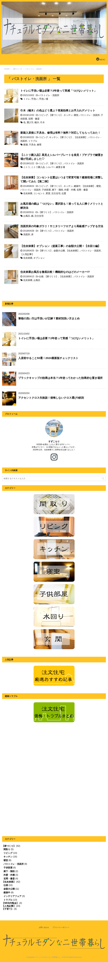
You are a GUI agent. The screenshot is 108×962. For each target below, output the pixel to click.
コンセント (39, 193)
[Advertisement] (25, 755)
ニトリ (26, 167)
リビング (43, 115)
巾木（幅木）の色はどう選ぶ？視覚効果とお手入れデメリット (57, 110)
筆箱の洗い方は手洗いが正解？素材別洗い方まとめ (49, 318)
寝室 (76, 115)
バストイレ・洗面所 (49, 95)
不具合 (32, 144)
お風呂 (26, 216)
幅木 (37, 122)
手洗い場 (43, 99)
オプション (39, 258)
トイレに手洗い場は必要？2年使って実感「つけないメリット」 (58, 90)
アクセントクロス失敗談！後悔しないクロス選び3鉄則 (51, 397)
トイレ (26, 99)
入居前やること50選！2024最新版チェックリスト (48, 358)
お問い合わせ (44, 927)
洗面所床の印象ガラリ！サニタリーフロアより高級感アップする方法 (61, 226)
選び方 (30, 122)
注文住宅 (55, 193)
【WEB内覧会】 (10, 903)
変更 (48, 193)
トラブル (32, 141)
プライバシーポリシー (60, 927)
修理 (39, 144)
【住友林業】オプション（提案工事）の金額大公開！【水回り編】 (60, 246)
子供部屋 (46, 190)
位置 (64, 193)
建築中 (77, 186)
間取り (7, 849)
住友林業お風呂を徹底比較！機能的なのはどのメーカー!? (55, 271)
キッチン (68, 115)
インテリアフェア (13, 896)
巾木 (42, 122)
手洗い (34, 99)
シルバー (50, 167)
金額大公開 (59, 250)
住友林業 (27, 193)
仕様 (41, 276)
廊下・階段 (57, 190)
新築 (25, 144)
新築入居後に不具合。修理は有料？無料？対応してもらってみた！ (60, 132)
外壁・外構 (70, 190)
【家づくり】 (56, 115)
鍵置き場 (60, 167)
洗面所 (26, 234)
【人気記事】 (27, 254)
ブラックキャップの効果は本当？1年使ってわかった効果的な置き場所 (60, 377)
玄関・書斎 (34, 119)
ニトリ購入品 (38, 167)
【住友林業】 (80, 137)
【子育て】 (7, 909)
